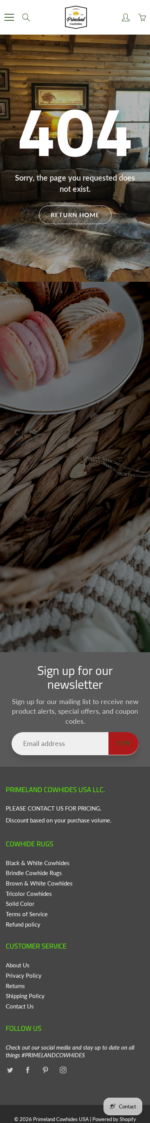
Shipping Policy (25, 996)
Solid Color (20, 903)
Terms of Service (27, 914)
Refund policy (23, 924)
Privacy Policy (24, 975)
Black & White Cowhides (38, 863)
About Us (18, 965)
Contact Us (20, 1006)
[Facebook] (27, 1070)
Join (123, 743)
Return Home (75, 214)
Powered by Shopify (114, 1119)
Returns (15, 986)
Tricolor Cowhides (29, 893)
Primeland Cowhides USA (61, 1119)
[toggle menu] (9, 17)
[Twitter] (10, 1070)
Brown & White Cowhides (39, 883)
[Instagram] (63, 1070)
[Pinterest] (45, 1070)
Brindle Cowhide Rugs (34, 873)
